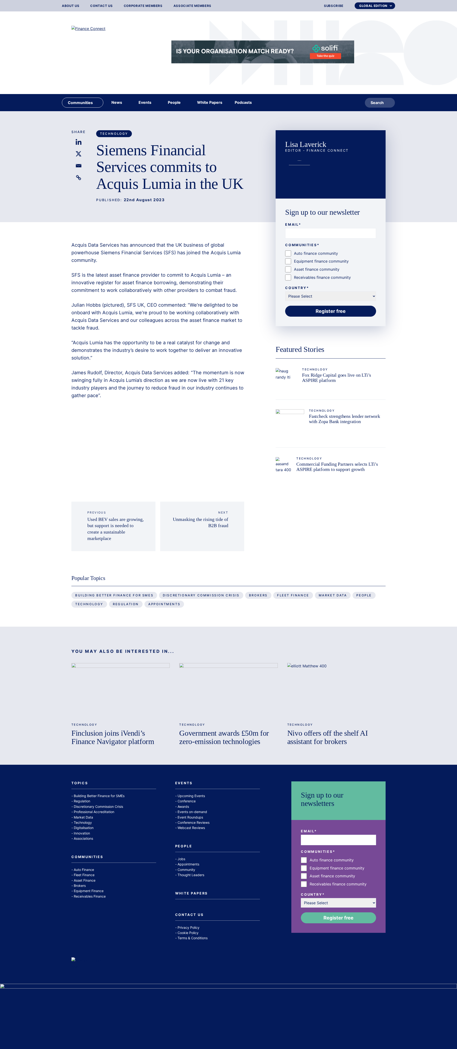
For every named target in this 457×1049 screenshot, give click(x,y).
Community (186, 870)
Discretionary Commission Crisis (201, 595)
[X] (78, 153)
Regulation (126, 604)
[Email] (78, 165)
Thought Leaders (191, 875)
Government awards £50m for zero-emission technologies (224, 737)
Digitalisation (84, 828)
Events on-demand (192, 812)
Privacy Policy (188, 927)
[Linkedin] (78, 141)
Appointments (164, 604)
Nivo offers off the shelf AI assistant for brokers (327, 737)
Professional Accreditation (94, 812)
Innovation (82, 833)
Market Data (333, 595)
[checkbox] (330, 265)
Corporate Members (143, 5)
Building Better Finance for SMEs (114, 595)
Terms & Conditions (193, 938)
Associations (83, 838)
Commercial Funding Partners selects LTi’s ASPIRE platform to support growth (337, 466)
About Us (70, 5)
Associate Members (192, 5)
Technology (114, 133)
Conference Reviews (193, 822)
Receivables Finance (90, 896)
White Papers (191, 893)
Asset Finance (84, 880)
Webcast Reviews (191, 828)
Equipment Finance (89, 891)
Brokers (258, 595)
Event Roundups (190, 817)
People (364, 595)
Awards (183, 806)
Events (184, 783)
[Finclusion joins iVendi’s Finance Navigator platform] (120, 690)
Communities (87, 857)
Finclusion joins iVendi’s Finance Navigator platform (112, 737)
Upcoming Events (191, 796)
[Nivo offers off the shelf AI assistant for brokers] (336, 690)
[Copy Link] (78, 177)
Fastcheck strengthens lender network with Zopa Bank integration (344, 419)
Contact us (101, 5)
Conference (187, 801)
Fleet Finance (293, 595)
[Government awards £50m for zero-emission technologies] (228, 690)
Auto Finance (84, 870)
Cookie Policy (188, 933)
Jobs (181, 859)
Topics (79, 783)
